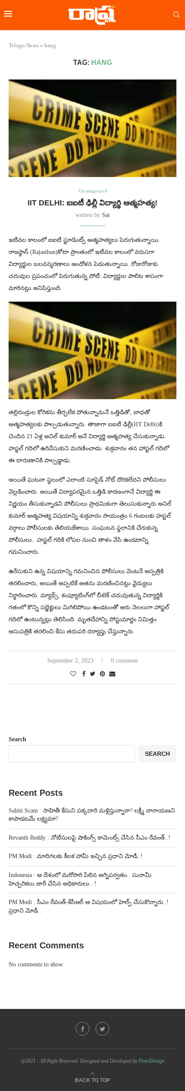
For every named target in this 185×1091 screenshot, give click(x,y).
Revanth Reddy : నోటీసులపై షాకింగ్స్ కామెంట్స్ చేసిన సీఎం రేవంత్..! (89, 837)
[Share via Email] (112, 674)
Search (17, 739)
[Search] (176, 15)
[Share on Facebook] (84, 674)
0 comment (124, 660)
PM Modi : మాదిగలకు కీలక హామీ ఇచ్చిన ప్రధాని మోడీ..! (76, 856)
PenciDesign (151, 1061)
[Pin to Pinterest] (102, 674)
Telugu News (24, 45)
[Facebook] (82, 1029)
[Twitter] (102, 1029)
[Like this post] (73, 674)
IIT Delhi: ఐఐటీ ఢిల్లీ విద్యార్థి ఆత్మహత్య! (92, 203)
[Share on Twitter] (93, 674)
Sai (106, 215)
